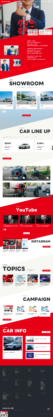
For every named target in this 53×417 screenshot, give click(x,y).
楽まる (16, 381)
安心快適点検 (29, 384)
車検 (28, 385)
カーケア (42, 381)
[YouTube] (11, 404)
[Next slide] (5, 111)
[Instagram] (5, 404)
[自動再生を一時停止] (45, 33)
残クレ (16, 382)
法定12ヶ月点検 (30, 383)
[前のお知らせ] (49, 33)
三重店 (41, 105)
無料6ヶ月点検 (30, 382)
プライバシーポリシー (5, 399)
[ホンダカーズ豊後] (5, 1)
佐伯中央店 (4, 372)
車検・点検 (29, 379)
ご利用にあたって (5, 398)
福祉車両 (16, 372)
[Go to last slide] (3, 111)
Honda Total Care (43, 385)
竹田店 (18, 105)
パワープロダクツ (5, 379)
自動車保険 (42, 382)
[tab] (26, 148)
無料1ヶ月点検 (29, 381)
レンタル (42, 371)
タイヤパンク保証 (43, 384)
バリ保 (16, 383)
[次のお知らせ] (51, 33)
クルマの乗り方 (17, 379)
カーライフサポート (43, 379)
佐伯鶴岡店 (4, 373)
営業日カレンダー (5, 375)
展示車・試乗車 (17, 371)
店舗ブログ (4, 374)
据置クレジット (17, 384)
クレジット (16, 385)
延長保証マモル (42, 383)
